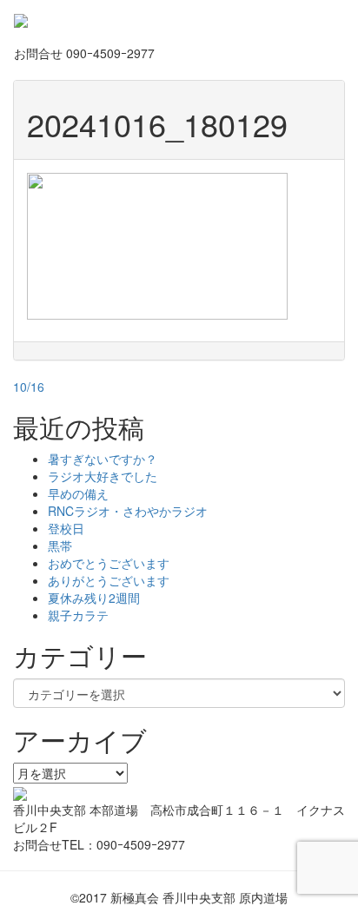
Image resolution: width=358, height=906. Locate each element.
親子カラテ (78, 615)
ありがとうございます (108, 580)
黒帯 (60, 545)
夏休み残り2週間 (94, 597)
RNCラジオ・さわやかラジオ (128, 510)
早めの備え (78, 493)
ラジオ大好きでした (102, 476)
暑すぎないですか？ (102, 458)
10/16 (28, 386)
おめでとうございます (108, 563)
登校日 (66, 528)
